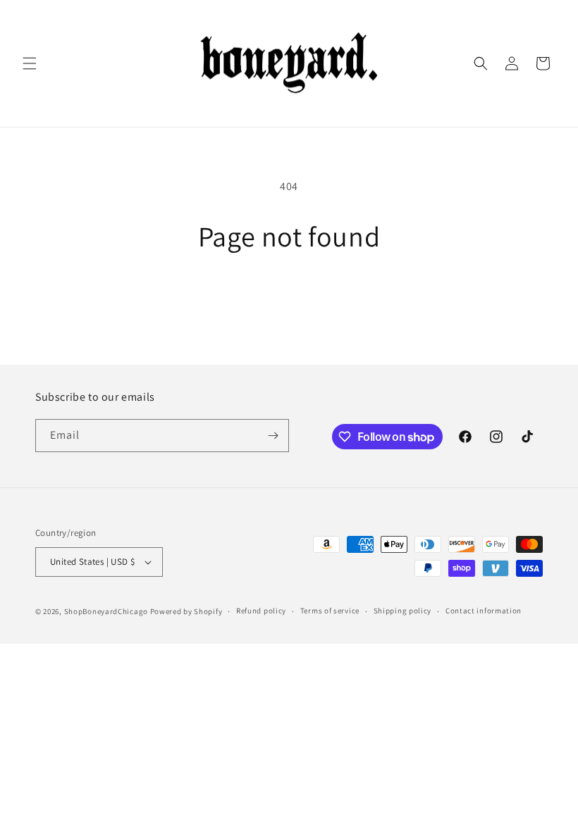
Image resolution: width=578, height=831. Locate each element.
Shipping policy (403, 611)
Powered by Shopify (186, 611)
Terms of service (329, 611)
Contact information (483, 611)
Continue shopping (289, 299)
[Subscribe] (272, 435)
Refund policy (261, 611)
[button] (29, 63)
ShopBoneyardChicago (106, 611)
